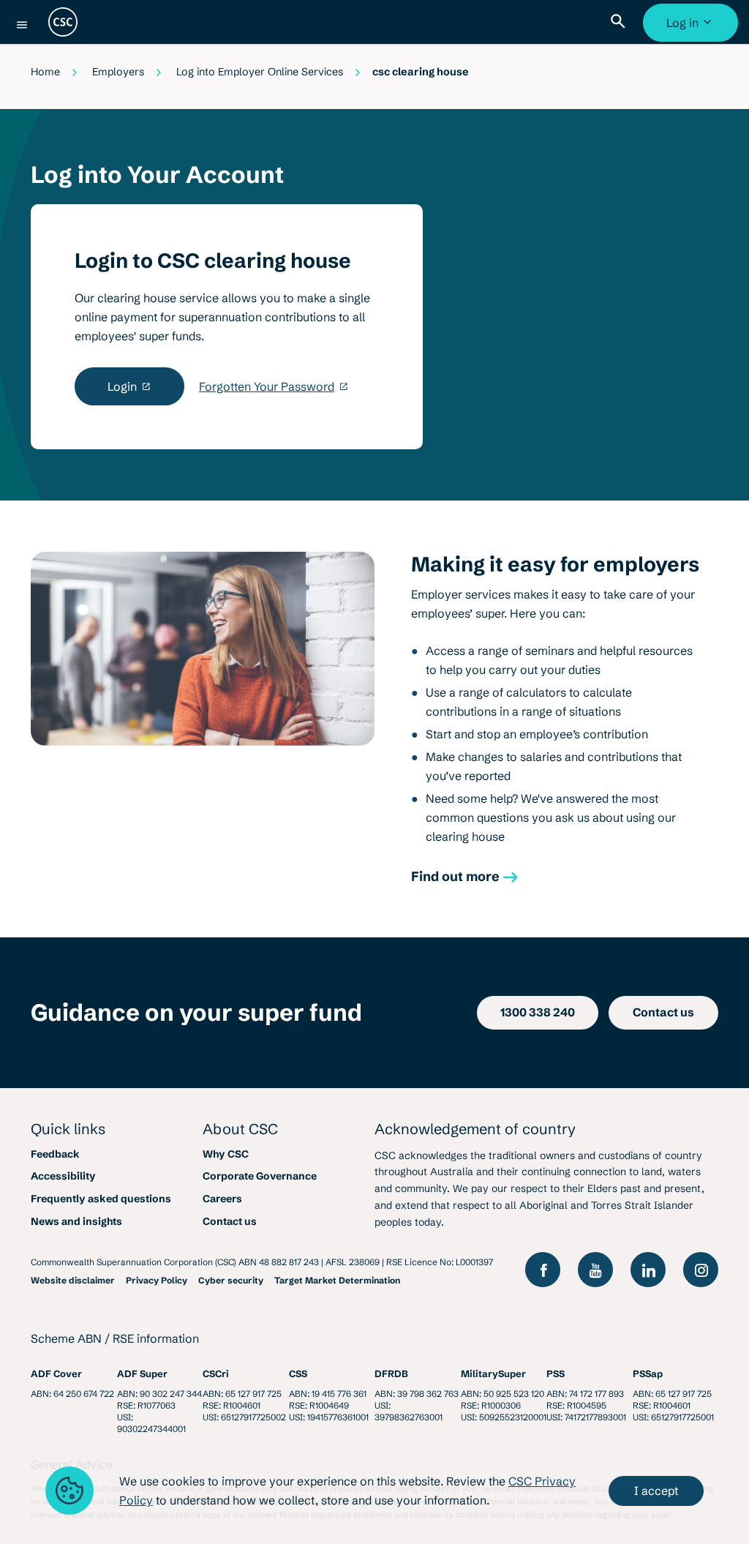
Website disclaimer (73, 1280)
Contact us (230, 1221)
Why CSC (226, 1154)
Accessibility (63, 1176)
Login (122, 386)
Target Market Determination (337, 1280)
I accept (656, 1490)
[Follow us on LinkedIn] (648, 1269)
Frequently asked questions (101, 1198)
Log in (692, 28)
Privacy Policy (156, 1280)
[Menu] (22, 25)
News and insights (76, 1221)
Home (45, 71)
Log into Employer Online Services (259, 71)
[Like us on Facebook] (542, 1269)
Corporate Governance (260, 1176)
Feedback (55, 1154)
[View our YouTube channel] (595, 1269)
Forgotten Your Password (266, 386)
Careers (222, 1198)
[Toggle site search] (621, 22)
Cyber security (230, 1280)
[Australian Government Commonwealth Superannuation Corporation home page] (63, 22)
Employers (118, 71)
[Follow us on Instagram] (700, 1269)
